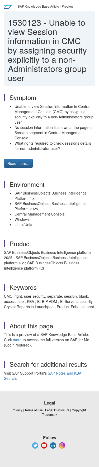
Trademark (49, 414)
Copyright (79, 410)
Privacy (17, 410)
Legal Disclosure (57, 410)
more (17, 339)
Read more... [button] (18, 163)
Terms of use (34, 410)
